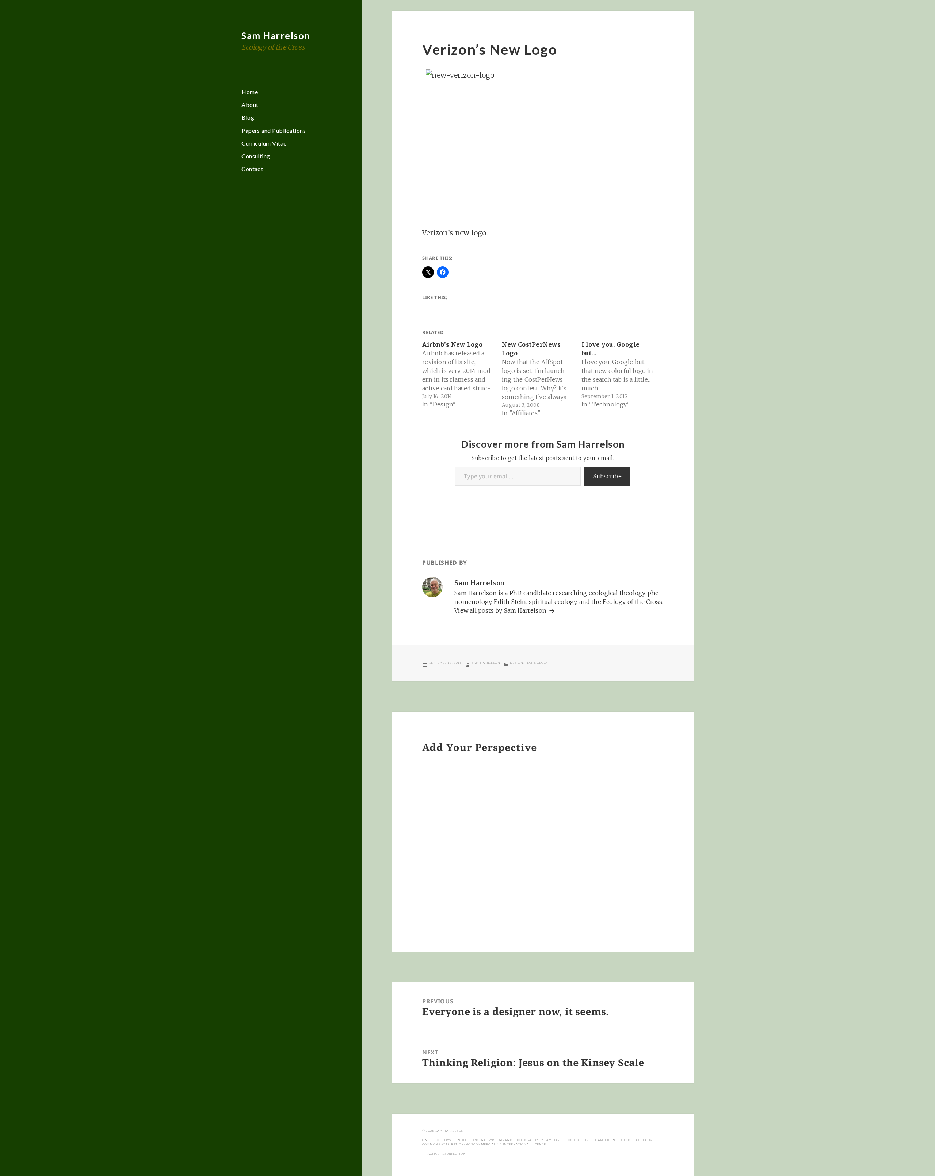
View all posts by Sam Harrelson (501, 610)
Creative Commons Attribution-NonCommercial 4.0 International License (538, 1142)
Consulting (255, 156)
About (249, 104)
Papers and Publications (273, 130)
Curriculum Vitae (264, 143)
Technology (536, 662)
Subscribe (607, 476)
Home (249, 91)
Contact (252, 168)
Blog (247, 117)
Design (516, 662)
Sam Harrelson (275, 35)
